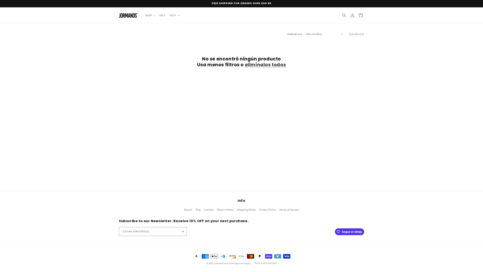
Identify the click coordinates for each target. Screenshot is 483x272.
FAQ (198, 209)
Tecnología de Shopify (240, 263)
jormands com (221, 263)
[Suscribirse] (182, 231)
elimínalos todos (265, 65)
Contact (209, 209)
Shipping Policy (246, 209)
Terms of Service (289, 209)
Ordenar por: (295, 34)
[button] (150, 15)
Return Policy (225, 209)
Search (188, 209)
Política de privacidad (265, 263)
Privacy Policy (267, 209)
